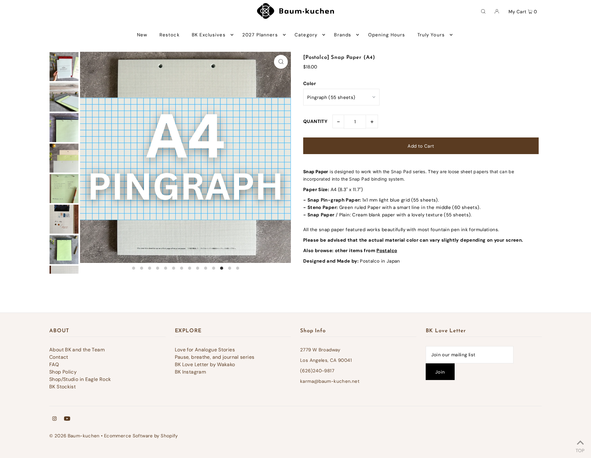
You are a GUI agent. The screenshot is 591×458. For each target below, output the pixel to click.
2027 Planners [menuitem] (260, 35)
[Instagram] (54, 419)
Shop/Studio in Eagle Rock (80, 379)
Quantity (315, 121)
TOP (580, 450)
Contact (58, 357)
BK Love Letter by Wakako (205, 364)
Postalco (386, 250)
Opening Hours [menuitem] (386, 35)
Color (309, 83)
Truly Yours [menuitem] (431, 35)
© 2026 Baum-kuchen (74, 436)
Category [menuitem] (306, 35)
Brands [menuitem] (342, 35)
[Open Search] (483, 11)
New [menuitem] (142, 35)
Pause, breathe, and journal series (215, 357)
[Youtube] (67, 419)
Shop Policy (63, 372)
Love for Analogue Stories (205, 349)
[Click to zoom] (281, 62)
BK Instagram (190, 372)
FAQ (54, 364)
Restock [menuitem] (169, 35)
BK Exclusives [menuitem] (209, 35)
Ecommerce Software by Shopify (141, 436)
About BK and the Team (77, 349)
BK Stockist (62, 386)
